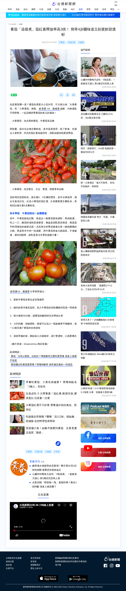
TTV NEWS (12, 24)
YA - (49, 108)
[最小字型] (61, 95)
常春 (58, 451)
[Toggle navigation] (116, 2)
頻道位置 (10, 561)
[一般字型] (67, 95)
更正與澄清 (35, 558)
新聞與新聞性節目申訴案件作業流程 (71, 561)
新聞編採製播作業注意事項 (67, 558)
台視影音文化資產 (14, 558)
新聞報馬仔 (35, 565)
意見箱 (33, 561)
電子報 (58, 565)
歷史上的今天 (36, 568)
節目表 (9, 565)
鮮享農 (42, 108)
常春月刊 (35, 461)
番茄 (63, 42)
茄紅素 (72, 42)
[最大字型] (73, 95)
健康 (21, 24)
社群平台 (10, 568)
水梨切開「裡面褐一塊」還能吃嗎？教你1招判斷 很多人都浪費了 (54, 484)
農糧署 (56, 108)
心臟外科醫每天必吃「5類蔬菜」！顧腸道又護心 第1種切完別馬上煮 (54, 476)
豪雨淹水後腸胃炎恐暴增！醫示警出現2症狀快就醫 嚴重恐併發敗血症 (54, 467)
